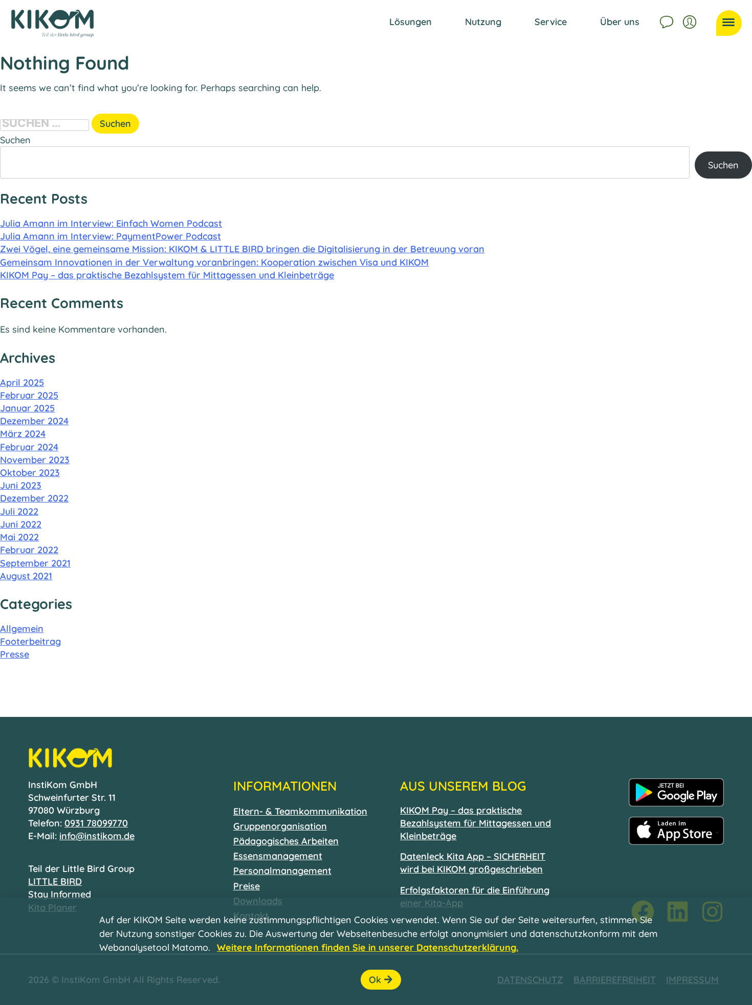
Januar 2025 (27, 408)
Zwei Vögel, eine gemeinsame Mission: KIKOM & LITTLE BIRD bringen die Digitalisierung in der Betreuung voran (242, 249)
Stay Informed (59, 894)
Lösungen (410, 22)
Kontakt (667, 20)
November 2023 (35, 460)
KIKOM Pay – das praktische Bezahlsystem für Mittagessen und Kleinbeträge (167, 275)
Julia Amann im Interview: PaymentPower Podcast (110, 236)
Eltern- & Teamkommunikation (300, 811)
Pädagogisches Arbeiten (286, 841)
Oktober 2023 (30, 472)
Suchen (15, 140)
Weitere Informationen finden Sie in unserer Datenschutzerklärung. (367, 947)
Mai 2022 (19, 537)
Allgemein (21, 629)
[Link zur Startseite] (52, 23)
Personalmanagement (282, 871)
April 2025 (22, 382)
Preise (246, 886)
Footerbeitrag (30, 641)
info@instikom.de (97, 836)
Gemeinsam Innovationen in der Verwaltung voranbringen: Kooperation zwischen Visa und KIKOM (214, 262)
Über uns (619, 22)
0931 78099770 (96, 823)
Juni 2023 (20, 485)
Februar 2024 (29, 447)
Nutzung (483, 22)
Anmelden (690, 20)
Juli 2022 (19, 511)
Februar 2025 (29, 395)
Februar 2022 (29, 550)
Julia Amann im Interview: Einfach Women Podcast (111, 223)
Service (551, 22)
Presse (14, 654)
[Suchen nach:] (46, 123)
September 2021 (35, 563)
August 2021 (26, 576)
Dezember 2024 (34, 421)
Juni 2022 (20, 524)
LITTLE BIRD (55, 881)
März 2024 (23, 434)
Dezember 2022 (34, 498)
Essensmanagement (277, 856)
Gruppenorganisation (280, 826)
